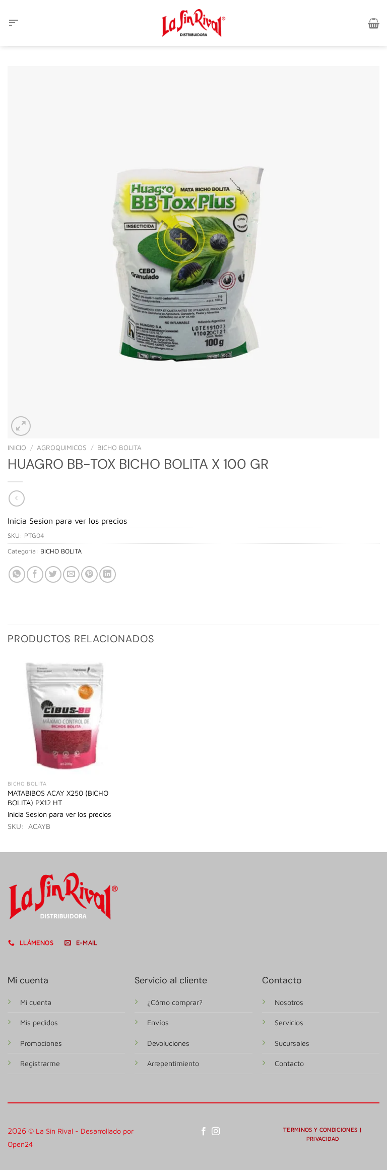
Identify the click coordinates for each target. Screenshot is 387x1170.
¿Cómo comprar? (175, 1002)
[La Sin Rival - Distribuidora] (193, 23)
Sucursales (292, 1043)
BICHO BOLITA (119, 447)
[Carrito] (373, 23)
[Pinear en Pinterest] (89, 574)
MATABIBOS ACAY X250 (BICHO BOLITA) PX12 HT (58, 798)
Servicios (289, 1022)
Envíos (158, 1022)
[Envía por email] (71, 574)
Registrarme (40, 1063)
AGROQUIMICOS (62, 447)
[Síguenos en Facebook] (204, 1131)
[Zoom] (21, 426)
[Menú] (14, 23)
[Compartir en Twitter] (53, 574)
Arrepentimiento (173, 1063)
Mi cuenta (35, 1002)
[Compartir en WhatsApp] (17, 574)
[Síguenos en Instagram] (216, 1131)
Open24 (20, 1144)
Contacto (289, 1063)
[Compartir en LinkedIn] (107, 574)
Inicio (17, 447)
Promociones (41, 1043)
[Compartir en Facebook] (35, 574)
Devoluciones (168, 1043)
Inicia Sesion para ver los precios (67, 520)
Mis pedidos (39, 1022)
